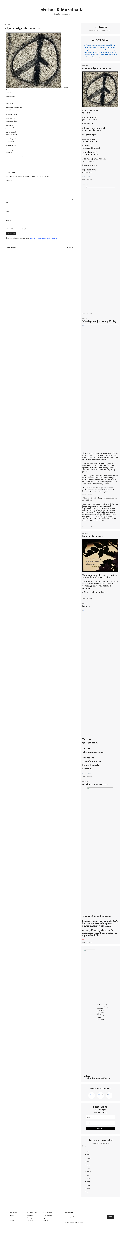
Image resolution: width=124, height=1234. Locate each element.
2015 (88, 1188)
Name (8, 203)
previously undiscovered (95, 784)
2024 (88, 1158)
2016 (88, 1185)
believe (86, 606)
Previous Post (11, 247)
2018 (88, 1178)
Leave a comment (87, 179)
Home (12, 1216)
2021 (88, 1168)
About (12, 1218)
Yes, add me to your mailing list (17, 229)
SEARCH (110, 1216)
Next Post (68, 247)
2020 (89, 1171)
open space (47, 1218)
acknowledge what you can (22, 28)
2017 (88, 1181)
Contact (12, 1220)
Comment (9, 180)
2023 (88, 1161)
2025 (88, 1154)
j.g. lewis (100, 27)
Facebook (30, 1220)
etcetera (46, 1220)
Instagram (30, 1216)
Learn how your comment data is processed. (44, 238)
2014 (88, 1192)
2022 (88, 1165)
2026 (88, 1151)
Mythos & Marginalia (62, 9)
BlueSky (29, 1218)
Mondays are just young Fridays (100, 321)
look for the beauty (92, 536)
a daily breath (48, 1216)
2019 (88, 1175)
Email (8, 211)
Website (8, 220)
